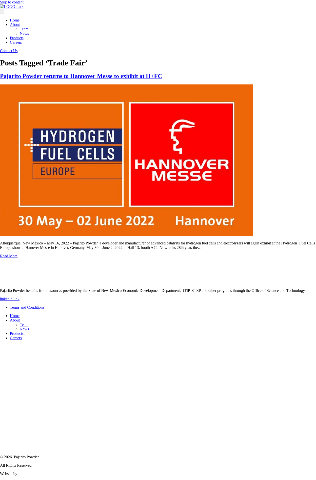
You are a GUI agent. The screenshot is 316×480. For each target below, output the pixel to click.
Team (24, 29)
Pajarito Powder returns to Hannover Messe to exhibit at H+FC (81, 76)
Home (15, 20)
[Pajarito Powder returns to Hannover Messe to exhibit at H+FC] (126, 235)
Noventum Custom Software (40, 474)
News (24, 33)
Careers (16, 42)
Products (16, 38)
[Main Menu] (2, 11)
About (15, 24)
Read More (9, 256)
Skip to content (11, 2)
